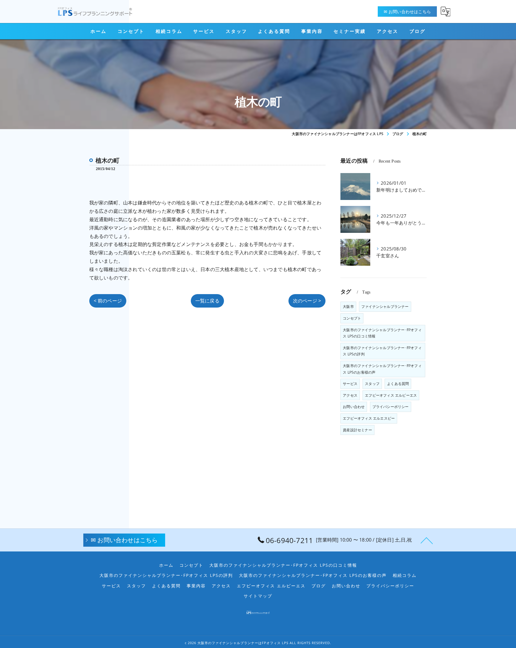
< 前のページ (108, 300)
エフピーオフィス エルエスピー (369, 418)
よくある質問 (398, 383)
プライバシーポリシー (390, 406)
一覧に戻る (207, 300)
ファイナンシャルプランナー (385, 306)
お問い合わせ (354, 406)
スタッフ (372, 383)
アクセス (350, 395)
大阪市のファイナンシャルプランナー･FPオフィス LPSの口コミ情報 (382, 333)
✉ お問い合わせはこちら (407, 11)
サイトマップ (258, 596)
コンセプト (352, 318)
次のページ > (307, 300)
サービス (350, 383)
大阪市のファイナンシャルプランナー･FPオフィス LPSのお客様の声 (382, 369)
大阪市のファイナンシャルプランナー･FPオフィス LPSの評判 (382, 351)
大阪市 (348, 306)
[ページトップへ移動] (427, 540)
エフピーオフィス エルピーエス (391, 395)
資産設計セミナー (357, 429)
